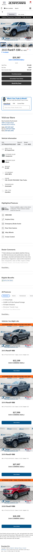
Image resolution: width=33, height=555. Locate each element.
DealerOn (12, 548)
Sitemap (16, 548)
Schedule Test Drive (16, 79)
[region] (16, 67)
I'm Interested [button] (16, 74)
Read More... (5, 267)
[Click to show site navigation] (30, 8)
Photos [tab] (11, 14)
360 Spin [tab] (21, 14)
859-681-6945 (9, 130)
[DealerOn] (5, 546)
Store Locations (9, 8)
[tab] (6, 296)
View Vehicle (16, 371)
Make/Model (6, 103)
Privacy (20, 548)
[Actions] (29, 49)
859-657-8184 (10, 129)
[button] (1, 8)
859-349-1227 (9, 127)
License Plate (20, 103)
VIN (14, 103)
